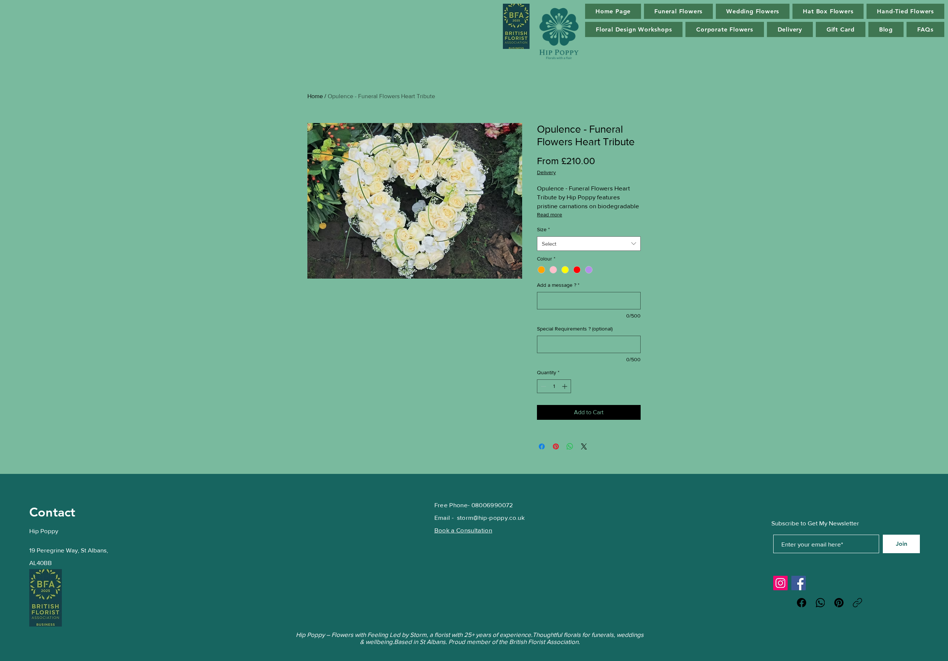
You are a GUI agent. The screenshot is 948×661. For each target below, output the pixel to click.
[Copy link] (857, 602)
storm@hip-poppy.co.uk (491, 517)
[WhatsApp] (820, 602)
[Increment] (565, 386)
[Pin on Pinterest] (555, 446)
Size (543, 229)
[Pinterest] (839, 602)
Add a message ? (558, 285)
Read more (549, 214)
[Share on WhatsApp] (569, 446)
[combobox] (589, 243)
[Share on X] (584, 446)
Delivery (546, 172)
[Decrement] (542, 386)
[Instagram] (780, 583)
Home (315, 96)
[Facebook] (798, 583)
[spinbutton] (554, 386)
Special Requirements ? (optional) (574, 329)
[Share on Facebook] (541, 446)
